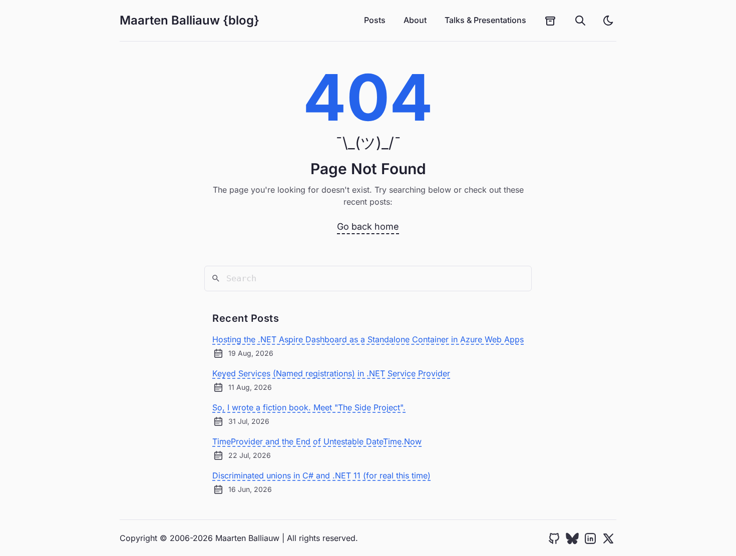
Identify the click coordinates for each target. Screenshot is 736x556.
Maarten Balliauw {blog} (189, 20)
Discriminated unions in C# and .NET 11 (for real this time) (321, 475)
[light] (608, 21)
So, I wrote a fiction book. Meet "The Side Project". (309, 407)
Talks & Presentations (485, 20)
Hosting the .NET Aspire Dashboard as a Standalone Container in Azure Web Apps (368, 339)
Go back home (368, 226)
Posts (375, 20)
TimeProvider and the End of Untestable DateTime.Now (317, 441)
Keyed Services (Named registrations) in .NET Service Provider (331, 373)
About (415, 20)
